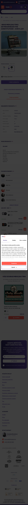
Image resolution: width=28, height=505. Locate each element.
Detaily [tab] (14, 240)
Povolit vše (14, 263)
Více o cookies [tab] (23, 240)
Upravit (13, 267)
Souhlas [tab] (5, 240)
